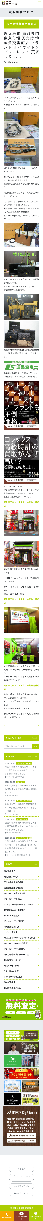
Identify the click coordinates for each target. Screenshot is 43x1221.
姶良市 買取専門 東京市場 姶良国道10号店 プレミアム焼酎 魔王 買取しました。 (21, 788)
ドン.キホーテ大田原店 (14, 921)
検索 (35, 746)
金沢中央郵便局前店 (12, 988)
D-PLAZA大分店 (11, 971)
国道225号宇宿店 (11, 965)
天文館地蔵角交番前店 (13, 888)
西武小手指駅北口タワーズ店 (16, 954)
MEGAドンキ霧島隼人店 (14, 893)
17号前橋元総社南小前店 (14, 910)
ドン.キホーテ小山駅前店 (15, 949)
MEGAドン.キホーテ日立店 (16, 943)
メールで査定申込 (21, 1218)
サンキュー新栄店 (11, 915)
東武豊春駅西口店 (11, 926)
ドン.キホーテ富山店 (13, 976)
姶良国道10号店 (11, 876)
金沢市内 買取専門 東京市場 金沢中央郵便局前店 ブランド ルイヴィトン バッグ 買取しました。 (21, 826)
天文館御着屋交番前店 (13, 882)
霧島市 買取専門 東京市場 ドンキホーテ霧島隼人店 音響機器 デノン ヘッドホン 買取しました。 (21, 770)
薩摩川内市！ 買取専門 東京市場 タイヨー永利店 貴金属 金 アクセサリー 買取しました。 (21, 807)
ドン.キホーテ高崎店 (13, 899)
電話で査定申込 (7, 1217)
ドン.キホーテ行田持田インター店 (18, 904)
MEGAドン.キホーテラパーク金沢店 (19, 938)
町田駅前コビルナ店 (12, 960)
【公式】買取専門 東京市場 (10, 3)
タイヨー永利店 (10, 932)
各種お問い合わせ (35, 1218)
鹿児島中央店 (9, 871)
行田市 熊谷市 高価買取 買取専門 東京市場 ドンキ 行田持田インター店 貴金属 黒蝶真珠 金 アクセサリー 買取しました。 (21, 846)
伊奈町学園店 (9, 982)
